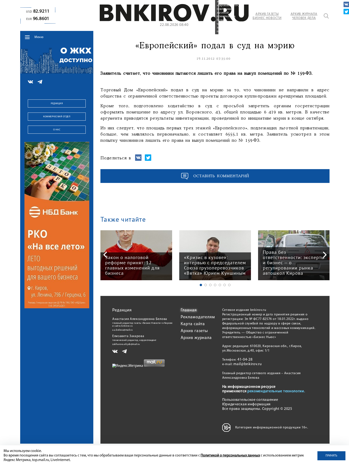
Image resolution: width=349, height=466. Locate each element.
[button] (200, 285)
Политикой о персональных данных (230, 455)
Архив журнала (196, 338)
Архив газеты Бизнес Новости (267, 16)
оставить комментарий (221, 176)
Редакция (57, 103)
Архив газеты (194, 331)
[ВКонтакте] (346, 4)
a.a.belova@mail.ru (122, 330)
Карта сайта (193, 324)
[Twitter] (346, 11)
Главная (189, 310)
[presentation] (105, 255)
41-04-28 (245, 360)
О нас (57, 129)
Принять (331, 455)
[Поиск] (326, 16)
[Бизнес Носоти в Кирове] (174, 20)
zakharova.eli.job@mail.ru (126, 344)
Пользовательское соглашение (250, 400)
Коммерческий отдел (56, 116)
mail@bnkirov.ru (247, 364)
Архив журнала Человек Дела (304, 16)
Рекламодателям (198, 317)
